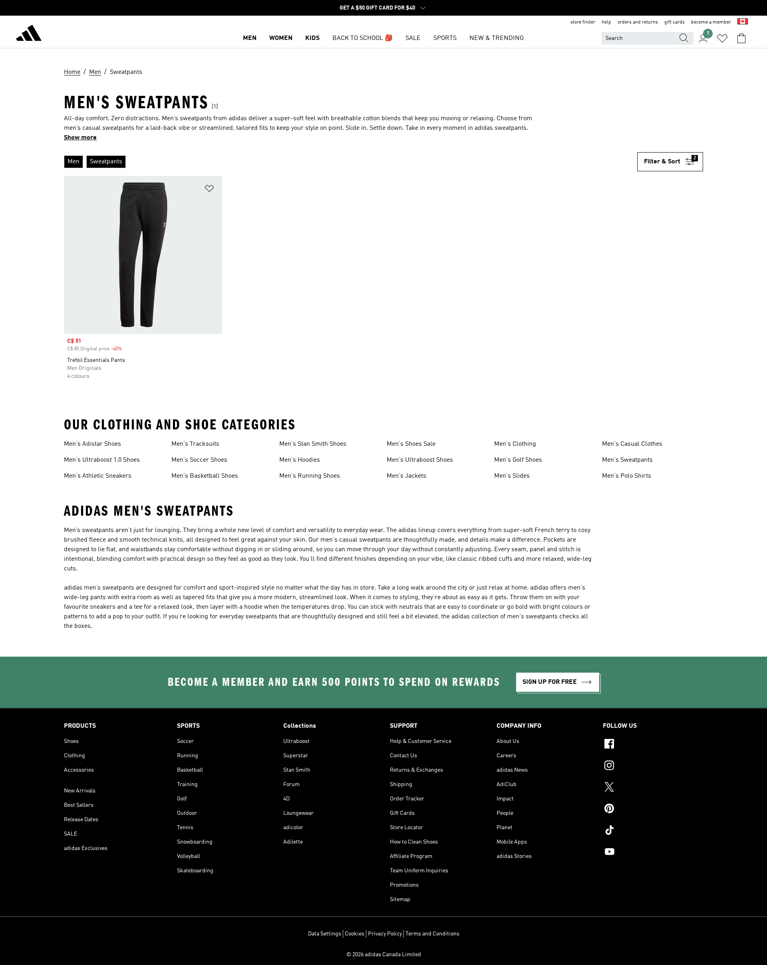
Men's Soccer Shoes (199, 460)
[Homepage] (29, 34)
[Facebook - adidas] (653, 745)
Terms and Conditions (432, 934)
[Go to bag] (741, 38)
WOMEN (280, 38)
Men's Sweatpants (627, 460)
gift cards (674, 22)
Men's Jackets (406, 476)
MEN (249, 38)
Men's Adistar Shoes (92, 444)
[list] (350, 161)
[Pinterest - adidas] (653, 809)
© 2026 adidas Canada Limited (383, 954)
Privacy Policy (385, 934)
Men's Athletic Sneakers (97, 476)
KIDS (312, 38)
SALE (413, 38)
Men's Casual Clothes (632, 444)
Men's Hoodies (299, 460)
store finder (582, 22)
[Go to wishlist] (722, 38)
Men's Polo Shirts (626, 476)
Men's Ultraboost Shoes (420, 460)
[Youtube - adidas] (653, 853)
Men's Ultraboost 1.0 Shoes (102, 460)
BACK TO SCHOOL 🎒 (362, 38)
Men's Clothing (515, 444)
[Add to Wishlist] (209, 190)
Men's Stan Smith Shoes (312, 444)
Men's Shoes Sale (411, 444)
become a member (711, 22)
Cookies (354, 934)
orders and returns (638, 22)
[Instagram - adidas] (653, 766)
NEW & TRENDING (496, 38)
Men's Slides (512, 476)
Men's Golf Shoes (518, 460)
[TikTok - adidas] (653, 831)
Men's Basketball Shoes (204, 476)
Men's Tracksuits (195, 444)
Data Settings (324, 934)
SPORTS (445, 38)
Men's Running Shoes (309, 476)
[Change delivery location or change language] (742, 22)
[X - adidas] (653, 788)
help (606, 22)
